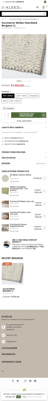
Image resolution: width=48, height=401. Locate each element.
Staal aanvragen (24, 121)
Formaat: (6, 92)
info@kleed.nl (32, 246)
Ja (19, 397)
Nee (24, 397)
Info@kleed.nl (11, 341)
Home (4, 19)
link (34, 248)
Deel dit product (29, 132)
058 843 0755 (11, 335)
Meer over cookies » (35, 397)
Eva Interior (7, 28)
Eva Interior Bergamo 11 (9, 290)
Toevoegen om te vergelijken (12, 132)
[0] (43, 7)
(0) (24, 28)
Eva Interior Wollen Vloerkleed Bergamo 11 (24, 19)
